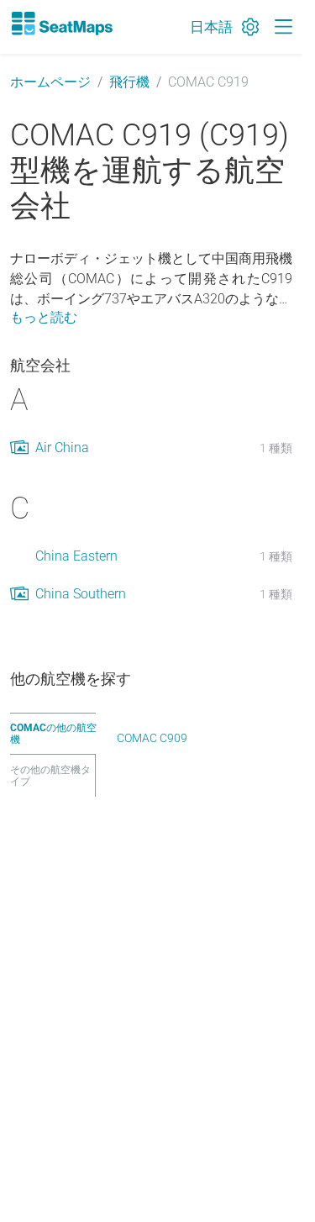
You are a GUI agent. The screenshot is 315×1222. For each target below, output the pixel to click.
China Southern (80, 594)
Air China (62, 448)
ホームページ (50, 82)
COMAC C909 (152, 738)
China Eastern (76, 556)
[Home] (61, 23)
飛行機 (129, 82)
